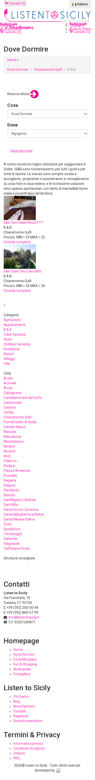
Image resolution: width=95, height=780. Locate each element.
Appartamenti (14, 325)
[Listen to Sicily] (47, 16)
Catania (10, 407)
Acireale (10, 383)
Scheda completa (17, 242)
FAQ (16, 758)
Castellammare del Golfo (23, 398)
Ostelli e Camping (17, 344)
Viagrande (11, 544)
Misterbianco (14, 441)
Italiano (82, 4)
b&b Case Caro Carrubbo (22, 271)
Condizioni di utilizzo (29, 748)
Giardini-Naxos (15, 427)
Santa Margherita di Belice (24, 514)
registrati (20, 716)
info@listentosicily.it (24, 617)
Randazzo (11, 490)
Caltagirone (12, 393)
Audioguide (22, 669)
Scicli (7, 524)
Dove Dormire (17, 70)
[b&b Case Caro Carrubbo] (20, 256)
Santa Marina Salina (19, 519)
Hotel (8, 339)
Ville (7, 364)
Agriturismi (12, 320)
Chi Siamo (21, 697)
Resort (9, 354)
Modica (9, 446)
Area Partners (24, 706)
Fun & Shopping (25, 664)
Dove (12, 125)
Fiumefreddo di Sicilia (20, 422)
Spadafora (12, 529)
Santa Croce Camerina (21, 509)
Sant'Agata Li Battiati (20, 500)
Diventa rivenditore (27, 721)
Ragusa (9, 485)
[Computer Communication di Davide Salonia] (58, 770)
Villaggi (9, 359)
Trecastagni (13, 534)
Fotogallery (21, 674)
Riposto (9, 495)
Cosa (12, 105)
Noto (7, 456)
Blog (16, 701)
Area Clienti (82, 29)
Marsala (10, 432)
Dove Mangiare (25, 659)
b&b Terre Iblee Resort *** (24, 222)
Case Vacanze (15, 334)
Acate (8, 378)
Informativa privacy (28, 743)
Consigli (75, 25)
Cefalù (9, 412)
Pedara (9, 466)
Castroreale (13, 402)
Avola (8, 388)
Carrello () (17, 3)
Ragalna (10, 480)
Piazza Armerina (17, 471)
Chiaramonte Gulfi (48, 70)
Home (12, 60)
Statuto (19, 753)
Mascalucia (12, 437)
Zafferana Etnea (16, 548)
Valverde (10, 539)
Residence (12, 349)
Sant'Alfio (11, 505)
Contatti (19, 711)
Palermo (10, 461)
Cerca (15, 156)
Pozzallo (10, 475)
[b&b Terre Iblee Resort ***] (20, 208)
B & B (8, 330)
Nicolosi (9, 451)
